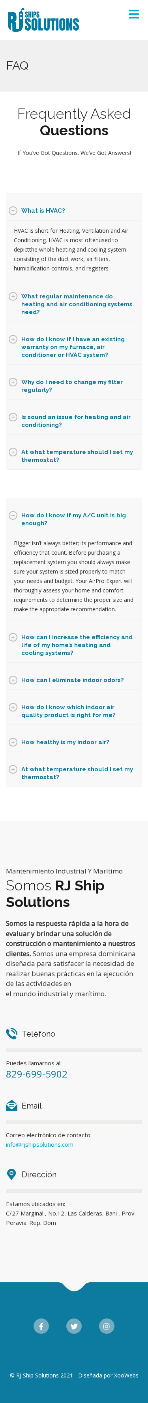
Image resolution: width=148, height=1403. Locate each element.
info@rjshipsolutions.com (39, 1144)
